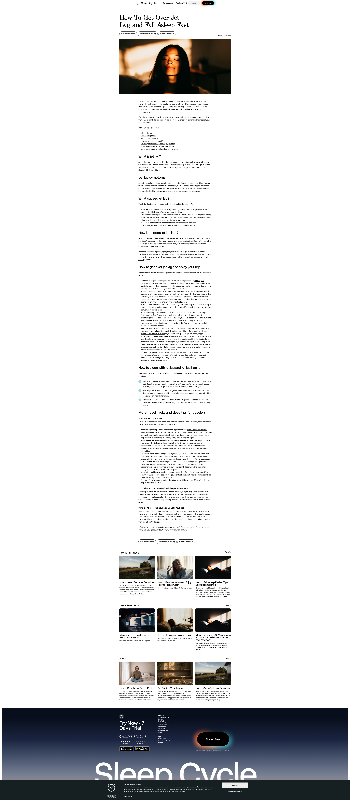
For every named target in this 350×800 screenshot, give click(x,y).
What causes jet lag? (149, 138)
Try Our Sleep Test (163, 717)
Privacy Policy (162, 739)
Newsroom (161, 729)
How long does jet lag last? (152, 141)
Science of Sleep (162, 723)
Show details (128, 796)
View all (227, 552)
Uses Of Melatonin (167, 34)
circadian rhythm (174, 167)
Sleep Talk (160, 721)
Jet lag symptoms (148, 136)
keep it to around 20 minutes (153, 334)
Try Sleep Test (181, 3)
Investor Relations (163, 725)
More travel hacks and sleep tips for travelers (159, 149)
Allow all (235, 785)
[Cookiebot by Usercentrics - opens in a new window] (111, 796)
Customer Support (163, 730)
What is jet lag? (147, 133)
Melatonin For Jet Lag (148, 34)
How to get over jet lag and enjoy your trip (158, 144)
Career (159, 732)
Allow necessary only (235, 791)
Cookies (160, 742)
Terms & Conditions (163, 740)
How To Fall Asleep (128, 34)
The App (160, 719)
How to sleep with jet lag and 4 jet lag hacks (159, 146)
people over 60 (174, 225)
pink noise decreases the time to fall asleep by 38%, (171, 448)
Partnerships (168, 3)
